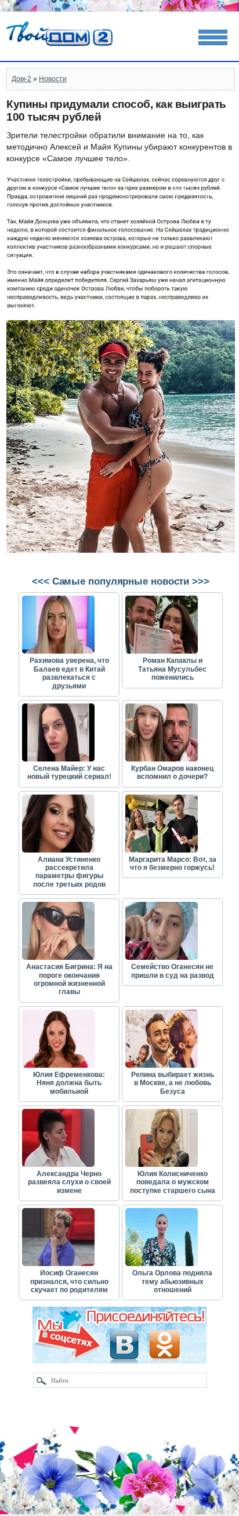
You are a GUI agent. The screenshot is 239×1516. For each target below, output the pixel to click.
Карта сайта (32, 1510)
